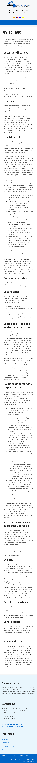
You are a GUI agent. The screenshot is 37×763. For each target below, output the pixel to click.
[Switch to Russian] (20, 17)
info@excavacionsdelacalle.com (12, 724)
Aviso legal (30, 759)
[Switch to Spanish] (23, 17)
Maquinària (5, 743)
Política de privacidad (17, 759)
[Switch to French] (16, 17)
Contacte (5, 750)
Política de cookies (28, 761)
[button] (18, 22)
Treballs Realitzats (8, 746)
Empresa (5, 739)
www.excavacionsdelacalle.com (12, 726)
